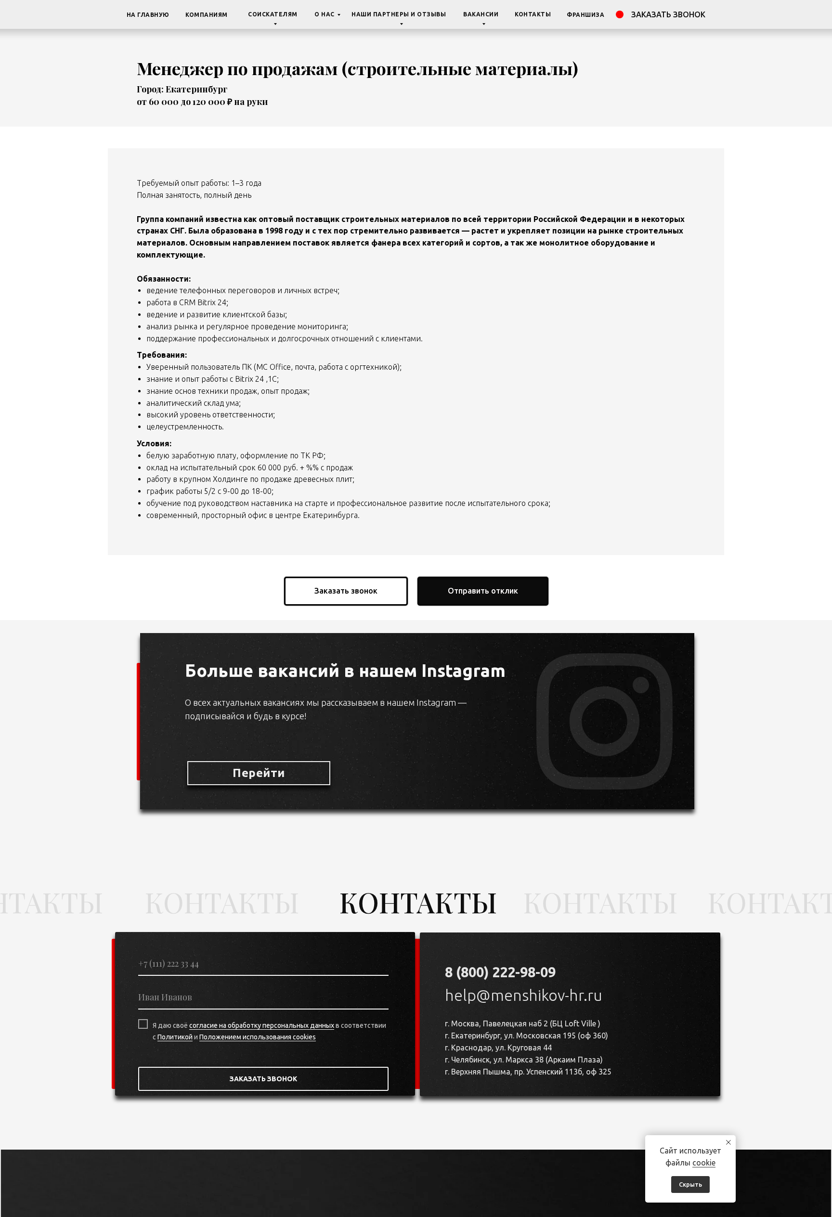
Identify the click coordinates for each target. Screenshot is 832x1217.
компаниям (206, 15)
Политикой (175, 1037)
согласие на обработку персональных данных (261, 1025)
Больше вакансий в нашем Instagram (345, 670)
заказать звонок (668, 14)
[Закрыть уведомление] (728, 1142)
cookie (703, 1162)
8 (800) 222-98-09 (500, 972)
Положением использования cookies (257, 1037)
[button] (346, 591)
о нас (324, 14)
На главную (148, 15)
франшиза (585, 15)
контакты (533, 14)
